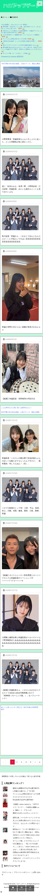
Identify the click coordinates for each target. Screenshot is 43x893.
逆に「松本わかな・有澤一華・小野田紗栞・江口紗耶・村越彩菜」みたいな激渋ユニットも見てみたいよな (21, 189)
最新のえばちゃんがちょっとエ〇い (25, 813)
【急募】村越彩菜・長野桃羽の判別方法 (18, 398)
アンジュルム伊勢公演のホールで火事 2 (15, 39)
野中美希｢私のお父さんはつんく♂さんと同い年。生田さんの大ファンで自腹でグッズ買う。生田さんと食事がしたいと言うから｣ (21, 48)
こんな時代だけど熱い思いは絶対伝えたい (16, 408)
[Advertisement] (21, 732)
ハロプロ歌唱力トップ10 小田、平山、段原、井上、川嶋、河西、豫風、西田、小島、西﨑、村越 (21, 511)
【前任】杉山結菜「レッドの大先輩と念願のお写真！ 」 (20, 41)
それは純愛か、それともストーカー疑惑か (14, 24)
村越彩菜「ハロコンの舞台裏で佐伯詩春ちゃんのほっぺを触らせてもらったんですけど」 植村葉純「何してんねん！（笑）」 (21, 461)
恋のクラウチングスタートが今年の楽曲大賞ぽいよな (19, 45)
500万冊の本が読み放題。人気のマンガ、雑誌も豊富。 (21, 63)
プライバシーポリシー (22, 872)
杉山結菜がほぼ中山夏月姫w (23, 800)
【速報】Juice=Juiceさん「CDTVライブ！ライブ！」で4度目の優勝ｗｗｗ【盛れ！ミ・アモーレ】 (26, 807)
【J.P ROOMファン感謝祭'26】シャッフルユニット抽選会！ (21, 35)
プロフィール (6, 872)
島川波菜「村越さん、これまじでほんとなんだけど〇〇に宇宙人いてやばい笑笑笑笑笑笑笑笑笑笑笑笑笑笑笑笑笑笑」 (21, 239)
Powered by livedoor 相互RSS (12, 56)
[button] (1, 892)
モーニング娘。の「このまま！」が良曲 (15, 53)
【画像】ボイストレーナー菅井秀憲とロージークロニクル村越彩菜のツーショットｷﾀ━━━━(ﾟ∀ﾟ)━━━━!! (21, 578)
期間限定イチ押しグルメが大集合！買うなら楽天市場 (21, 776)
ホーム (5, 17)
